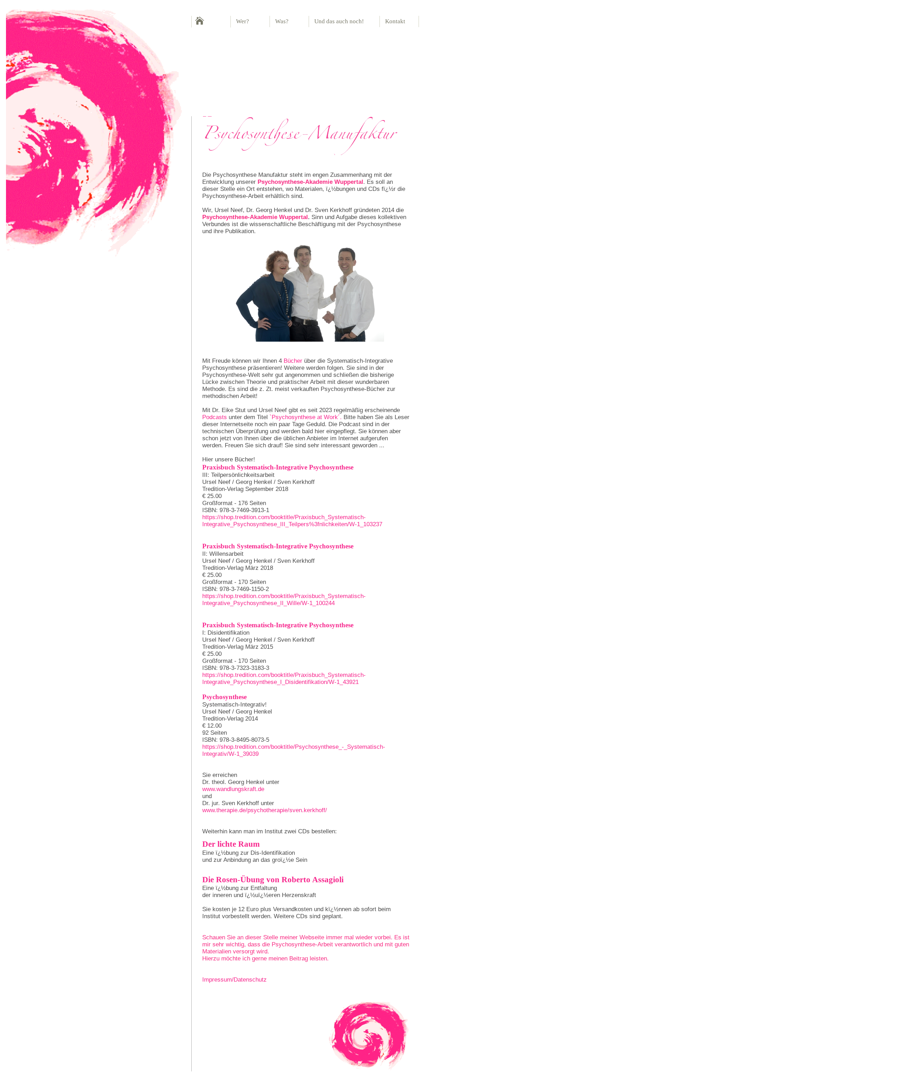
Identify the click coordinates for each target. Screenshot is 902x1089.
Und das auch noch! (339, 21)
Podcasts (214, 417)
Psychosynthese (224, 697)
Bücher (293, 360)
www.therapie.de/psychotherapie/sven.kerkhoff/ (264, 810)
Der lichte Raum (231, 843)
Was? (282, 21)
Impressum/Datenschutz (234, 979)
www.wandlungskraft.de (233, 789)
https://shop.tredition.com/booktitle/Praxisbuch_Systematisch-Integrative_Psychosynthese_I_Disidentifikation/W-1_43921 (284, 678)
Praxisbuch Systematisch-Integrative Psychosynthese (277, 467)
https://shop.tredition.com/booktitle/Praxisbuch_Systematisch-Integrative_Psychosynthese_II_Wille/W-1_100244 (284, 599)
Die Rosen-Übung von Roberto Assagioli (273, 879)
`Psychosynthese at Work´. (306, 417)
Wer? (242, 21)
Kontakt (395, 21)
